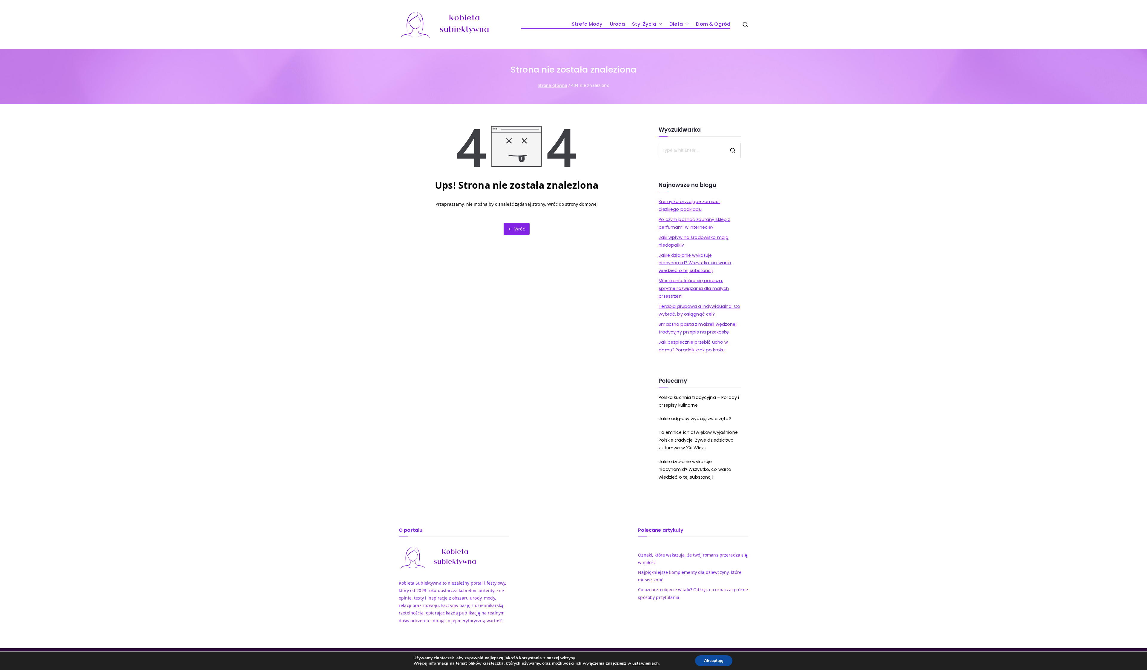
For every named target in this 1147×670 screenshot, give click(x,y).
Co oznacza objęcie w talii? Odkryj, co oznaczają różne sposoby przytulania (693, 593)
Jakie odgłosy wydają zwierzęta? (695, 419)
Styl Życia (644, 24)
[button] (659, 24)
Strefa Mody (587, 24)
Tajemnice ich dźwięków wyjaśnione (698, 432)
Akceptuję (713, 660)
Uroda (617, 24)
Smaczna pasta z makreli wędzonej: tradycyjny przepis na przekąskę (698, 328)
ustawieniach (645, 663)
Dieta (676, 24)
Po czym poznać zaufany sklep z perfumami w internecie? (694, 223)
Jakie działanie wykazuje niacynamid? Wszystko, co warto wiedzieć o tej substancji (695, 263)
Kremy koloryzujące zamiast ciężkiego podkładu (689, 205)
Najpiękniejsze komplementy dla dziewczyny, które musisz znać (689, 576)
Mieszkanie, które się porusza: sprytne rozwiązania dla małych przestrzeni (694, 288)
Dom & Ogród (713, 24)
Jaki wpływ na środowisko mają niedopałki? (694, 241)
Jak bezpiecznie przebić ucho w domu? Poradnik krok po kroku (693, 346)
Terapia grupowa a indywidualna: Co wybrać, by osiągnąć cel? (699, 310)
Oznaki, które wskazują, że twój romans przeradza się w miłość (692, 558)
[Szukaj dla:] (699, 150)
